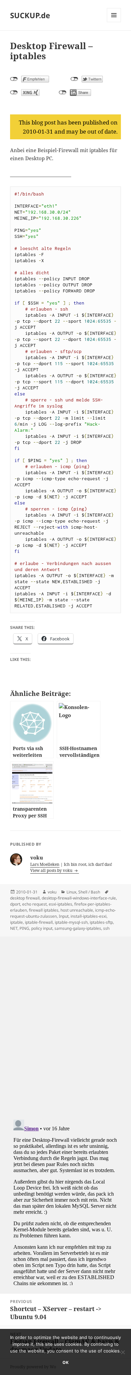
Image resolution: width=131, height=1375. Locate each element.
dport (15, 904)
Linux (71, 892)
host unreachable (76, 910)
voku (52, 892)
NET (13, 928)
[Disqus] (65, 1021)
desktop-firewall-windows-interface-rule (79, 898)
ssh (106, 928)
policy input (41, 928)
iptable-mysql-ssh (71, 922)
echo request (34, 904)
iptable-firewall (39, 922)
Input (64, 916)
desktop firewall (25, 898)
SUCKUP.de (30, 15)
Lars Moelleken (44, 864)
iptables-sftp (101, 922)
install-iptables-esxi (88, 916)
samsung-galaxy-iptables (77, 928)
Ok (65, 1362)
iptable (16, 922)
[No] (122, 1352)
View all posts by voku (52, 870)
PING (24, 928)
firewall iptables (43, 910)
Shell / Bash (89, 892)
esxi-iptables (60, 904)
